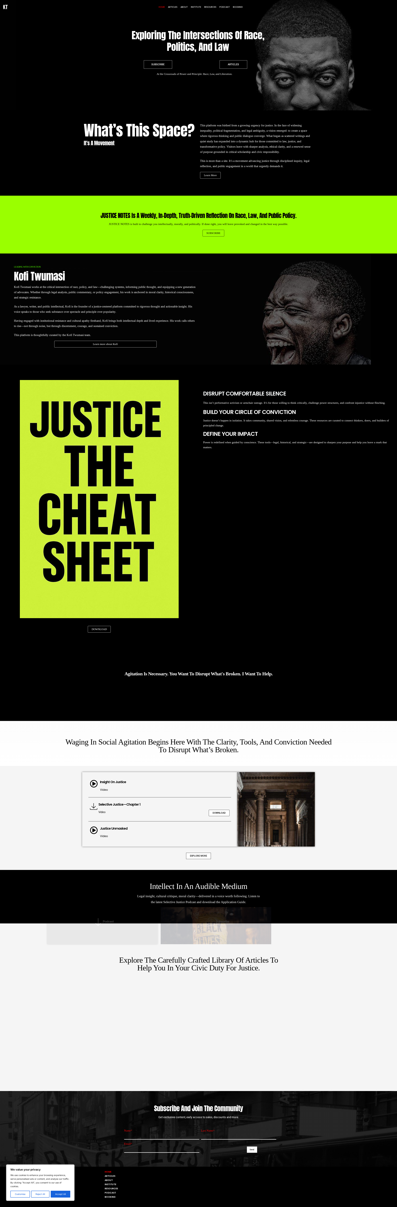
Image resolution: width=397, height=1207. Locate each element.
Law (206, 1004)
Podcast (108, 921)
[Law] (196, 1004)
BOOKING (238, 7)
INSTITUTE (196, 7)
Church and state (279, 1060)
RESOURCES (210, 7)
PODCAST (224, 7)
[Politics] (268, 1004)
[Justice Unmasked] (94, 830)
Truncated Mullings (205, 1058)
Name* (128, 1130)
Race (124, 1004)
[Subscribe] (208, 922)
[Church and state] (261, 1058)
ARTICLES (172, 7)
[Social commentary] (112, 1058)
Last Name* (208, 1130)
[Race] (115, 1004)
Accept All (60, 1194)
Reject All (40, 1194)
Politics (279, 1004)
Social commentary (132, 1060)
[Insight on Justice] (94, 784)
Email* (128, 1143)
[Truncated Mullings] (186, 1058)
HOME (162, 7)
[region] (40, 1183)
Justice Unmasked (113, 828)
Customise (20, 1194)
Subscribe (222, 921)
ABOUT (184, 7)
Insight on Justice (113, 782)
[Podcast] (96, 922)
